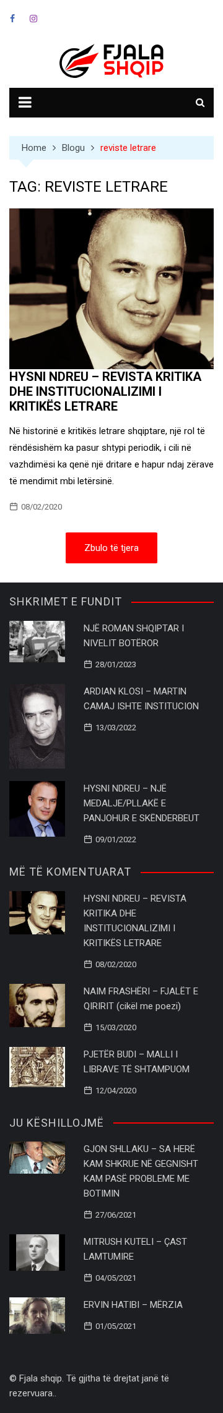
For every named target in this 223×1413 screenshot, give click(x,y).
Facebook (12, 18)
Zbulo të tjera (111, 547)
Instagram (33, 18)
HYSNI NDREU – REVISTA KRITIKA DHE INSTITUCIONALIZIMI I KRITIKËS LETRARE (105, 391)
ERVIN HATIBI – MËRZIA (133, 1304)
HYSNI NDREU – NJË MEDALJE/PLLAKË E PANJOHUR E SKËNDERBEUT (141, 803)
